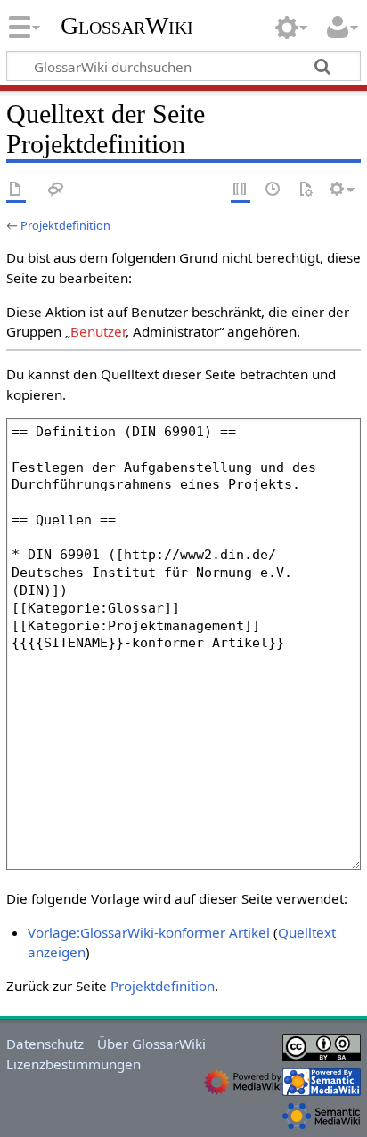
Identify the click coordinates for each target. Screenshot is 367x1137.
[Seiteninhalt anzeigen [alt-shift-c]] (16, 190)
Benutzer (98, 331)
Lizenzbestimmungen (73, 1064)
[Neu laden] (305, 190)
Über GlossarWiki (151, 1043)
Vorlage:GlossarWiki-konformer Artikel (149, 932)
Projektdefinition (65, 225)
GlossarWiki (127, 25)
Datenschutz (45, 1043)
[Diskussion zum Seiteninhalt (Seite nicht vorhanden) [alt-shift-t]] (56, 190)
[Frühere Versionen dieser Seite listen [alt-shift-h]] (273, 190)
